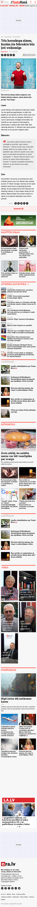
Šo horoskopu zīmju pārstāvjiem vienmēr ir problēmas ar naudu (9, 251)
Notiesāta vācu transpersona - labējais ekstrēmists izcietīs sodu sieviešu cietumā (20, 339)
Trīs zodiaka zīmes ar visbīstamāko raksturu (9, 275)
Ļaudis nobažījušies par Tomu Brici (23, 367)
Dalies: (11, 203)
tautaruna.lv (4, 51)
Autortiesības (16, 897)
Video (5, 567)
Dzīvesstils (16, 37)
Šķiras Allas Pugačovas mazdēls (19, 325)
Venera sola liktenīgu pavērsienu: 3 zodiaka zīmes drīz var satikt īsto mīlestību (26, 252)
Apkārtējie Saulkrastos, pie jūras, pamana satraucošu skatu (20, 291)
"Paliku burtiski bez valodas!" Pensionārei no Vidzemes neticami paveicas (27, 504)
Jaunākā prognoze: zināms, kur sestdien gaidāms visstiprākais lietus (9, 754)
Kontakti (3, 899)
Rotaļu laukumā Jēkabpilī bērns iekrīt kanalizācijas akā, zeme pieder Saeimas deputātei (21, 346)
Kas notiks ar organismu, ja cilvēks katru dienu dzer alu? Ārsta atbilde (23, 401)
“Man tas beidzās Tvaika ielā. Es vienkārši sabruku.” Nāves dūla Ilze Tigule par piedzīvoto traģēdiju (27, 731)
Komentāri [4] (18, 209)
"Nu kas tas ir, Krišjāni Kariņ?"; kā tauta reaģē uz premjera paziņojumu (20, 331)
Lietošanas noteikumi (6, 897)
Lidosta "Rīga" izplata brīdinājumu (20, 319)
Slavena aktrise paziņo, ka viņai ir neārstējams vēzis (22, 389)
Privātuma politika (20, 894)
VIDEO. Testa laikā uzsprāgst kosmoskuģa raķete (18, 297)
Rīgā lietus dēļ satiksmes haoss (16, 700)
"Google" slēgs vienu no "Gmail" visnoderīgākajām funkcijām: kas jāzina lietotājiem (9, 504)
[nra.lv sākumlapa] (7, 2)
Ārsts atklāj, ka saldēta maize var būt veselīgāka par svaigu (16, 456)
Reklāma (9, 894)
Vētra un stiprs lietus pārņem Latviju (23, 411)
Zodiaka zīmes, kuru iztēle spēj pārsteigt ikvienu (27, 275)
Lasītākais (7, 361)
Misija (13, 894)
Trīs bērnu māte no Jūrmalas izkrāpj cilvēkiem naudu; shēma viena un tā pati (21, 304)
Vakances (31, 897)
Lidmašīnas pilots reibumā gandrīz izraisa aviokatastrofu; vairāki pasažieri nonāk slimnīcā (8, 731)
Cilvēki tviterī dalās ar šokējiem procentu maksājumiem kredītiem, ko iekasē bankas (20, 354)
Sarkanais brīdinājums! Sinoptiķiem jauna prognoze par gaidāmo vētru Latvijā (23, 379)
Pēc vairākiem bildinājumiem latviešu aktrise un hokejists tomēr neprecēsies (21, 312)
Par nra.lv (3, 894)
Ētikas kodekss (24, 897)
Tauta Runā (7, 37)
